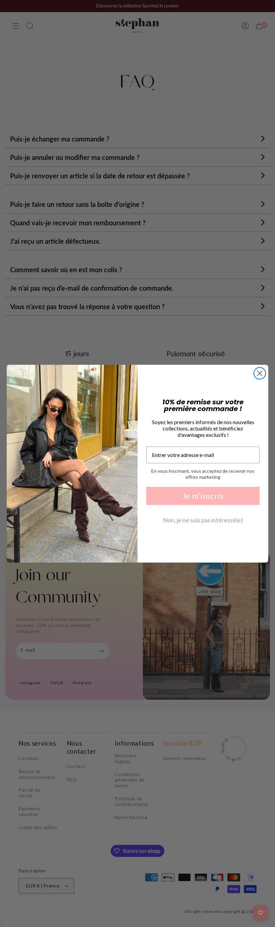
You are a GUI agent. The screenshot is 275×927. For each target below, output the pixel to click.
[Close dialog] (260, 373)
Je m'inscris (202, 496)
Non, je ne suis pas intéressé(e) (203, 520)
